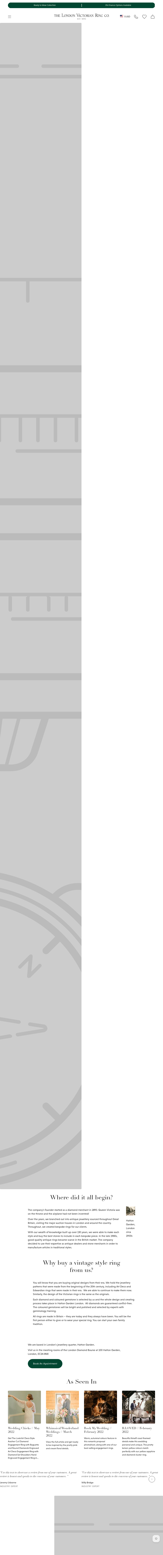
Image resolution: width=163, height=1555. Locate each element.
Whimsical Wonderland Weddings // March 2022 (62, 1432)
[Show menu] (9, 16)
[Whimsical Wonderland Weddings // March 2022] (62, 1407)
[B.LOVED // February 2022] (138, 1407)
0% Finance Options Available (118, 5)
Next (152, 1479)
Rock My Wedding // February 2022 (98, 1430)
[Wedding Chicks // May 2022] (24, 1407)
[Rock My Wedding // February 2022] (100, 1407)
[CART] (153, 16)
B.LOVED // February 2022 (137, 1430)
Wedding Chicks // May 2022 (24, 1430)
